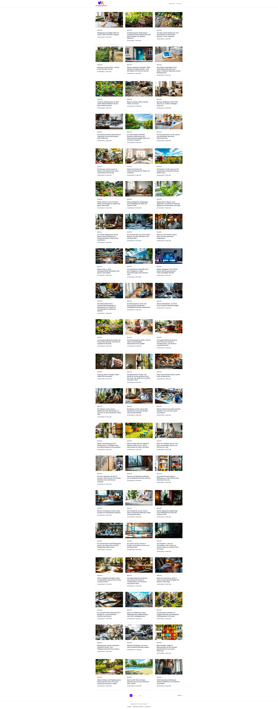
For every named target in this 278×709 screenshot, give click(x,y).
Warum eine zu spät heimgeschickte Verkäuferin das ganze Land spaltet (108, 271)
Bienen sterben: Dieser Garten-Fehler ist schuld (138, 103)
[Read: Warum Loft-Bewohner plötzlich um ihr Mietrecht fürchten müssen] (139, 463)
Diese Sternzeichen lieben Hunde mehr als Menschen (168, 375)
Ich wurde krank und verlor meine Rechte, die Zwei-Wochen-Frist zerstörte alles (138, 236)
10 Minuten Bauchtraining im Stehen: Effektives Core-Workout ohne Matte (168, 681)
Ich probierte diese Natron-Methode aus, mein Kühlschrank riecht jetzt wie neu (168, 478)
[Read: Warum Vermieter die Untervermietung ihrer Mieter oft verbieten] (139, 156)
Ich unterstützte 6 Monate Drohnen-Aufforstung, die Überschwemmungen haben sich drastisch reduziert (138, 137)
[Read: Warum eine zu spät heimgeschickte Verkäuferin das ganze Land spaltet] (109, 256)
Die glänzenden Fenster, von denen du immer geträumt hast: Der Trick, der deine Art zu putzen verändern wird (138, 377)
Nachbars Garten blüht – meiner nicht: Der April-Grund (108, 68)
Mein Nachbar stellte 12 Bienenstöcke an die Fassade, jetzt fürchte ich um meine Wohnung (167, 648)
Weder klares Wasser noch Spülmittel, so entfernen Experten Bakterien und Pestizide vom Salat (168, 203)
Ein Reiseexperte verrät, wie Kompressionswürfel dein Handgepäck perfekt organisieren (138, 305)
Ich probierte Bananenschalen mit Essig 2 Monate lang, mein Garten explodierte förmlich (108, 341)
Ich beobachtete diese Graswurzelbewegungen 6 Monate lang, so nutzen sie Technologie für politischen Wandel (106, 307)
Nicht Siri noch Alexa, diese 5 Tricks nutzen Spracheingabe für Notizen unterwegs (168, 580)
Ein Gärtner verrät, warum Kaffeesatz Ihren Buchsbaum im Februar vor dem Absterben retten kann (109, 411)
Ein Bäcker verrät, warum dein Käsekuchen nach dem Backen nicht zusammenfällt (137, 410)
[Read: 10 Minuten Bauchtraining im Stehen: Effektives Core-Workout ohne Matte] (168, 666)
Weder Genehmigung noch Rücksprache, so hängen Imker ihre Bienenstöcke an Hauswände (108, 445)
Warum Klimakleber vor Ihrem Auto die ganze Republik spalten (168, 304)
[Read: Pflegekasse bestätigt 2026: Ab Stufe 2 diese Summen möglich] (109, 19)
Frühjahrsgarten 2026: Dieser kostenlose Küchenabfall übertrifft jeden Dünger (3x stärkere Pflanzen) (139, 35)
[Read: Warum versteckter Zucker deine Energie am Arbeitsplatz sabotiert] (109, 497)
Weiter (180, 695)
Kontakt (129, 706)
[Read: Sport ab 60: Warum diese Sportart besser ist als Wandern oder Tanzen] (139, 666)
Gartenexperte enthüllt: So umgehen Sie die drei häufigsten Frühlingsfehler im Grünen (168, 614)
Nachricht (99, 30)
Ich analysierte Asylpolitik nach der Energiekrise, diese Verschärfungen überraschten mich (137, 271)
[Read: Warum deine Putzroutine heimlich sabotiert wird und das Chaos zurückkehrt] (168, 396)
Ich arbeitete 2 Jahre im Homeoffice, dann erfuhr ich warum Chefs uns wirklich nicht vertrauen (167, 546)
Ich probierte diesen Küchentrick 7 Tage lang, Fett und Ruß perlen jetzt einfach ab (109, 136)
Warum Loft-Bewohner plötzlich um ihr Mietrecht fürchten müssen (139, 477)
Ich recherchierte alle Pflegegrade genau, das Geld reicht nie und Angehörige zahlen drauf (109, 545)
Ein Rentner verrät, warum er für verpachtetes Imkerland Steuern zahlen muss (168, 171)
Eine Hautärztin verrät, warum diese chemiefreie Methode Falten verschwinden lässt (139, 512)
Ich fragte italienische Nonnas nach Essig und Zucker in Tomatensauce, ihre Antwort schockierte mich (167, 342)
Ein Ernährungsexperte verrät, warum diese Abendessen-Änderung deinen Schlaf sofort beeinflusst (108, 237)
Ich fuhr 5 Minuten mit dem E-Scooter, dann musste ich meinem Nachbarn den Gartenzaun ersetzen (109, 479)
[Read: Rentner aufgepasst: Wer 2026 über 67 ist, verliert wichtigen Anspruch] (168, 88)
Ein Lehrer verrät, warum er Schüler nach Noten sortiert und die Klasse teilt (138, 545)
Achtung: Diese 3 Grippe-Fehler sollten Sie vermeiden (108, 375)
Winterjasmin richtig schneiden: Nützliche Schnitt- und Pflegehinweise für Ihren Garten (108, 647)
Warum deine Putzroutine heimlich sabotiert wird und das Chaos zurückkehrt (168, 410)
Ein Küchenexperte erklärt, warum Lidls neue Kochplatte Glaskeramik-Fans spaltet (139, 341)
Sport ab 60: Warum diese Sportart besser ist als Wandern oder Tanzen (138, 681)
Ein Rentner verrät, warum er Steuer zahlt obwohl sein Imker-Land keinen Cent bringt (108, 171)
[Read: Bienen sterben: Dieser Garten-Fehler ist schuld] (139, 88)
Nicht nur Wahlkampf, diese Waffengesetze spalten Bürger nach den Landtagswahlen (137, 614)
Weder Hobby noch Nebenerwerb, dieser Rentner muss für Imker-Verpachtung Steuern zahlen (109, 681)
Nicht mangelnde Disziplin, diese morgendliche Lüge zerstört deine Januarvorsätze (109, 580)
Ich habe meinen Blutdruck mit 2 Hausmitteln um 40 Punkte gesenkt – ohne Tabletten (168, 34)
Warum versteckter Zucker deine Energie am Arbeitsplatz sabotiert (108, 512)
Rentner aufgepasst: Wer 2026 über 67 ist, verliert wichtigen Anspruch (167, 103)
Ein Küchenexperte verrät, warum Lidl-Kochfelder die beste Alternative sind (168, 136)
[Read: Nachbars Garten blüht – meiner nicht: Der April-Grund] (109, 54)
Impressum (148, 706)
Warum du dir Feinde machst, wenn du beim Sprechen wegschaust (167, 236)
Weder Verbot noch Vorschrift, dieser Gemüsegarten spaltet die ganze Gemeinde (108, 203)
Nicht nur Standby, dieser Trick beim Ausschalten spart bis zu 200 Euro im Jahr (167, 445)
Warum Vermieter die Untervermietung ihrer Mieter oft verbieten (138, 171)
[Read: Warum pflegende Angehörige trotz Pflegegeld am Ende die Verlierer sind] (139, 188)
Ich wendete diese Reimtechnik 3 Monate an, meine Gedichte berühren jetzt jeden (108, 614)
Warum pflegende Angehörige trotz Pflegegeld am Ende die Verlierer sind (137, 203)
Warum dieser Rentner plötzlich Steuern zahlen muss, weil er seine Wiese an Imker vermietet (138, 445)
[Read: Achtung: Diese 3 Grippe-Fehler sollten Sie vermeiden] (109, 361)
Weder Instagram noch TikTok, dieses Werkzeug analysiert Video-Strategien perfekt (167, 271)
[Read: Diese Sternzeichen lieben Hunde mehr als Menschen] (168, 361)
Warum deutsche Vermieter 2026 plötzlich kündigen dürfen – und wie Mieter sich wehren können (138, 69)
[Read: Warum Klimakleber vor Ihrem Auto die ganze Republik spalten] (168, 290)
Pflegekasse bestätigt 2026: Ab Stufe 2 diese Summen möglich (108, 34)
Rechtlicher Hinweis (138, 706)
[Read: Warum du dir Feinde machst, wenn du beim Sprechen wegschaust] (168, 221)
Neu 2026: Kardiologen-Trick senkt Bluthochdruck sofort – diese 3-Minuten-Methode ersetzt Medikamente (168, 70)
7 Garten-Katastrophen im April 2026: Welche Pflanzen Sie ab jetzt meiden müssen (108, 103)
